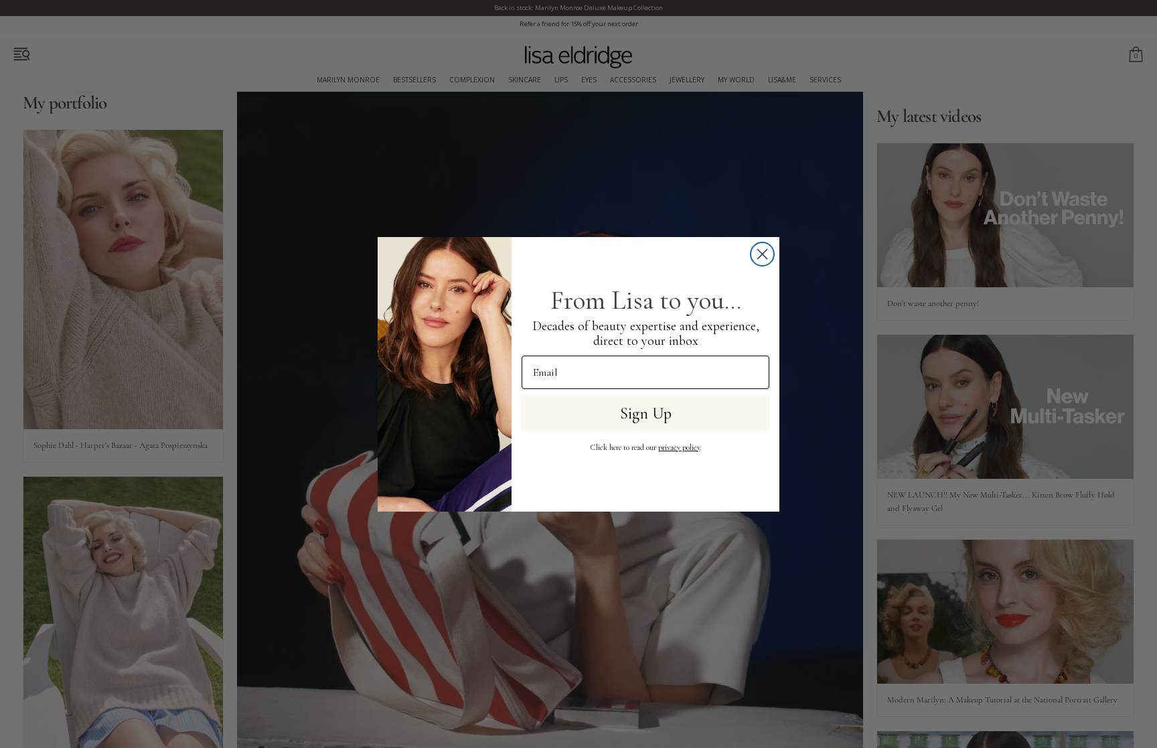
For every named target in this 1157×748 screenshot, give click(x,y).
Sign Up (646, 413)
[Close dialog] (762, 254)
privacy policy (679, 447)
